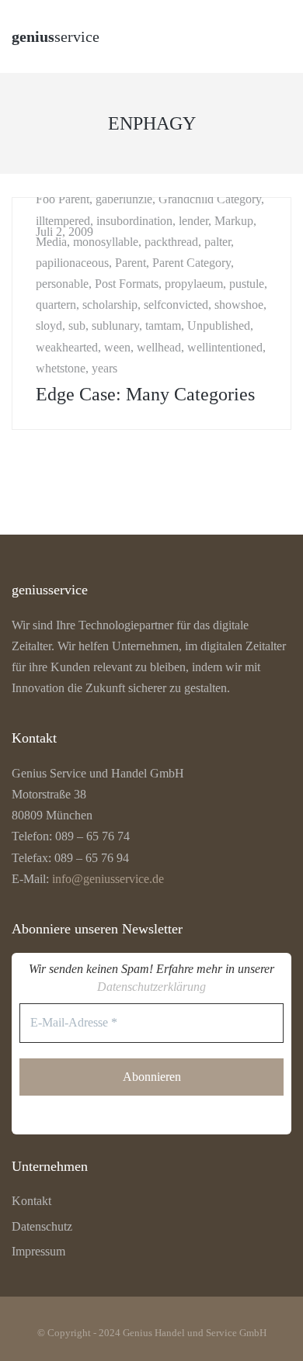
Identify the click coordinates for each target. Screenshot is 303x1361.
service (55, 36)
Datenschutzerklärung (151, 986)
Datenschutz (42, 1226)
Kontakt (31, 1200)
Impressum (38, 1251)
